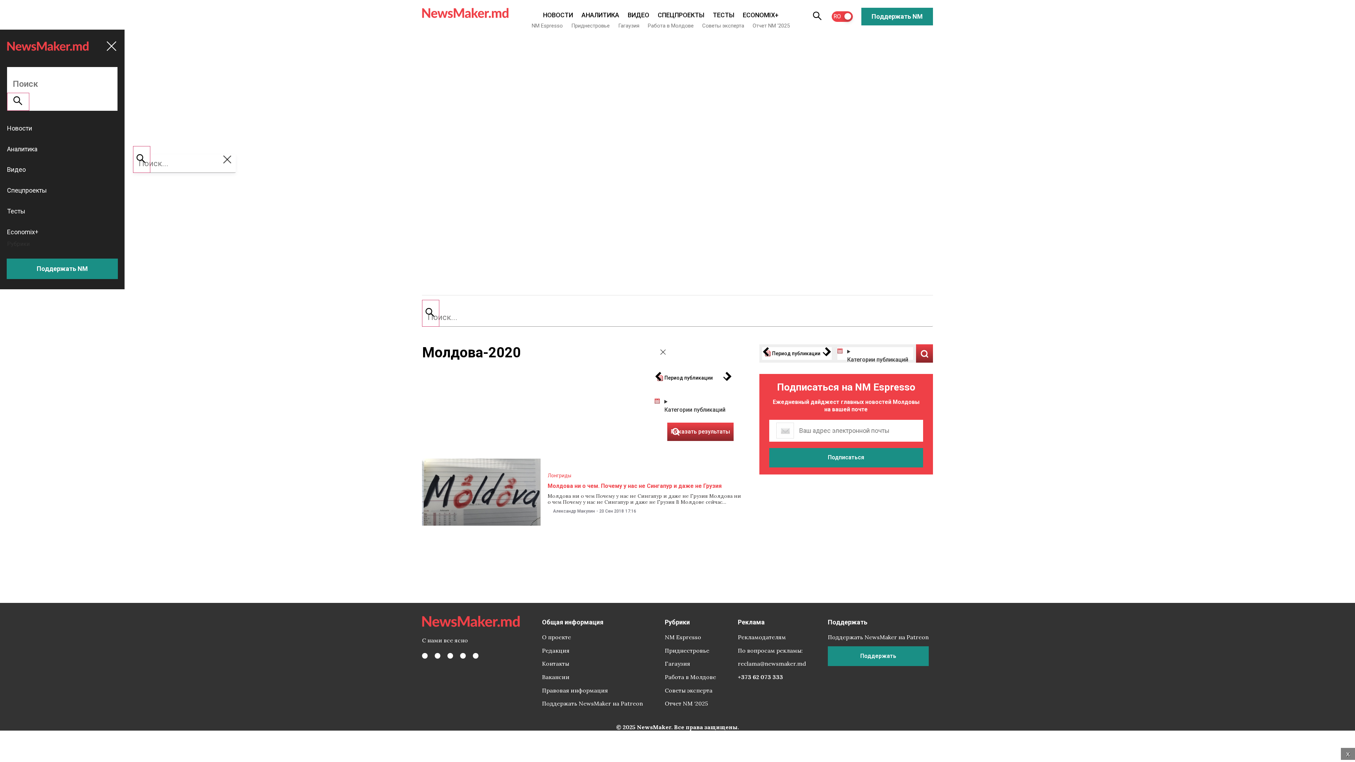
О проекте (556, 637)
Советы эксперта (723, 26)
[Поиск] (430, 313)
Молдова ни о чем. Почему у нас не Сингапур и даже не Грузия (635, 486)
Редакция (556, 650)
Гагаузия (628, 26)
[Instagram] (450, 656)
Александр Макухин (574, 511)
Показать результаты (924, 353)
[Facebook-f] (425, 656)
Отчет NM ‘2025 (771, 26)
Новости (558, 15)
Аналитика (600, 15)
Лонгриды (559, 475)
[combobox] (677, 317)
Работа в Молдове (671, 26)
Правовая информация (575, 690)
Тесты (723, 15)
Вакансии (556, 677)
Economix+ (760, 15)
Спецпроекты (681, 15)
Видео (638, 15)
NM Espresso (547, 26)
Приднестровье (590, 26)
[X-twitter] (437, 656)
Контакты (555, 663)
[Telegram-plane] (475, 656)
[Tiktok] (463, 656)
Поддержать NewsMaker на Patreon (592, 703)
